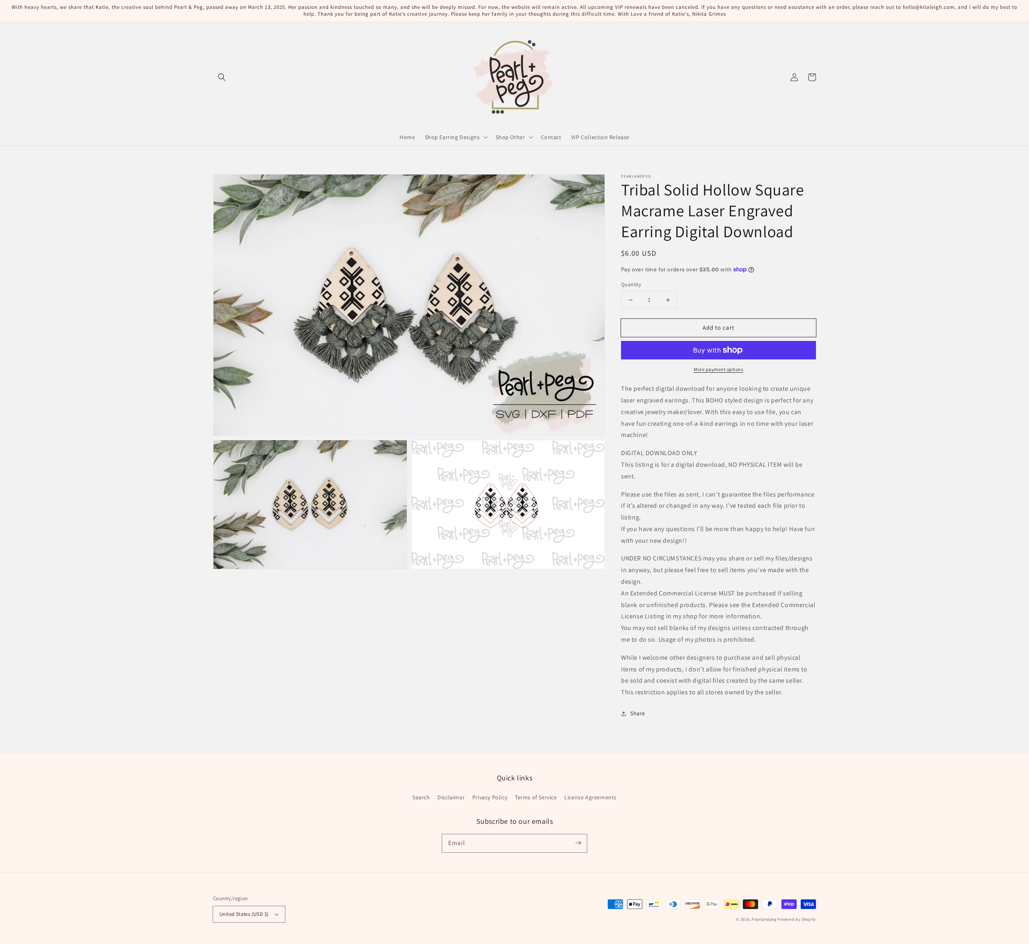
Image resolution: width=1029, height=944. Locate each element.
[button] (222, 77)
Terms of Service (536, 797)
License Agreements (590, 797)
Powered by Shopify (796, 919)
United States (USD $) (244, 914)
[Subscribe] (578, 843)
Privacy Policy (489, 797)
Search (421, 797)
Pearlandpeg (764, 919)
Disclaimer (451, 797)
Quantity (631, 284)
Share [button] (637, 713)
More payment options (718, 369)
